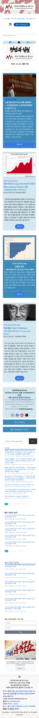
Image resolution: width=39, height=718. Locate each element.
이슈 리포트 (13, 18)
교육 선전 (7, 481)
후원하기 (20, 668)
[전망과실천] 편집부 (28, 456)
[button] (19, 676)
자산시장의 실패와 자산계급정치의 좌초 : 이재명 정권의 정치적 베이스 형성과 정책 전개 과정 (20, 490)
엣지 (34, 18)
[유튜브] (22, 415)
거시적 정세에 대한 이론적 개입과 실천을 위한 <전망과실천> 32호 (20, 516)
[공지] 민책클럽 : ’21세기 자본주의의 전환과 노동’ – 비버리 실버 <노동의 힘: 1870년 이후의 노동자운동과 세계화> (20, 460)
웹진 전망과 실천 (10, 513)
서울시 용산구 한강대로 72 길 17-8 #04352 (21, 706)
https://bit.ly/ (16, 400)
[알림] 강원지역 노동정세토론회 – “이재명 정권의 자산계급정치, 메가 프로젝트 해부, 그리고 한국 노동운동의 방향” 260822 (20, 469)
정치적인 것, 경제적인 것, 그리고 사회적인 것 (19, 484)
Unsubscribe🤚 (29, 409)
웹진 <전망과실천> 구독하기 (20, 429)
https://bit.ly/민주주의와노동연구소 (23, 691)
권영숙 (28, 486)
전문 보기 (19, 144)
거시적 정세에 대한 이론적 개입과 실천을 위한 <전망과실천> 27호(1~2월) (20, 607)
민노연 (15, 704)
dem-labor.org (15, 701)
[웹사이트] (12, 415)
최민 (28, 498)
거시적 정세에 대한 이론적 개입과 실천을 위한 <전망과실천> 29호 (20, 536)
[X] (26, 415)
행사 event (8, 456)
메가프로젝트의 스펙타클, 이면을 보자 (17, 496)
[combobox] (16, 441)
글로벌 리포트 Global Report (10, 181)
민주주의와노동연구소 (27, 400)
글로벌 (30, 18)
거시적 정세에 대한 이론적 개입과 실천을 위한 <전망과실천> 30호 (20, 529)
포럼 (27, 18)
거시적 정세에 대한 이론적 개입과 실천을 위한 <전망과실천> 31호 (20, 522)
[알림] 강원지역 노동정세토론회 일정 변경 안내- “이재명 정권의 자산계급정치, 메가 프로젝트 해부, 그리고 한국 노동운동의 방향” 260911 (20, 452)
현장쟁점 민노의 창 (10, 498)
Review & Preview (10, 486)
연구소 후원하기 (19, 422)
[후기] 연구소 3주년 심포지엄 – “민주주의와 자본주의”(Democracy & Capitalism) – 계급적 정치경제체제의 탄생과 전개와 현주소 (20, 478)
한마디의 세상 (6, 325)
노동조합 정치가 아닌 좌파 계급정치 (18, 102)
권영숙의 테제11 (21, 18)
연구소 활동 (7, 18)
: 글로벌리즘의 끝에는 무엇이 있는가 (15, 190)
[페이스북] (17, 415)
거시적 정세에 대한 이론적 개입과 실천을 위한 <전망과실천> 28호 (20, 542)
